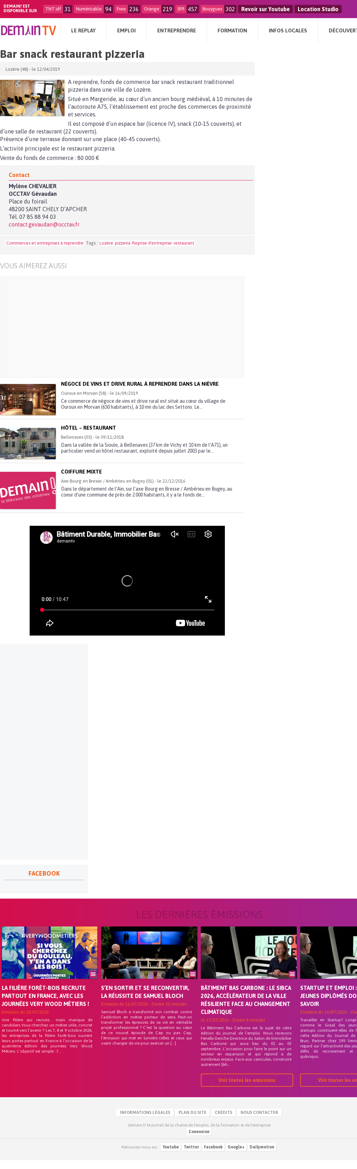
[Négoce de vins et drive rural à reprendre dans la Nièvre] (28, 399)
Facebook (213, 1147)
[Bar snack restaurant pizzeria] (32, 98)
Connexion (199, 1131)
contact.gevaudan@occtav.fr (44, 224)
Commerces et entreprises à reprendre (45, 243)
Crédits (223, 1112)
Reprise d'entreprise (152, 243)
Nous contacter (259, 1112)
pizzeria (122, 243)
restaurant (184, 243)
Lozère (106, 243)
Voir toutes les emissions (246, 1080)
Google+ (236, 1147)
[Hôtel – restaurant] (28, 443)
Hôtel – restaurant (88, 428)
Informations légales (145, 1112)
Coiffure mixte (81, 472)
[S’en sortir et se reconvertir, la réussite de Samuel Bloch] (149, 962)
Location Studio (318, 9)
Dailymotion (262, 1147)
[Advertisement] (117, 327)
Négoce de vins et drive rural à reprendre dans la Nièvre (140, 384)
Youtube (171, 1147)
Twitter (191, 1147)
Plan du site (192, 1112)
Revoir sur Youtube (265, 9)
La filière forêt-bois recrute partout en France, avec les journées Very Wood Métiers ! (45, 996)
